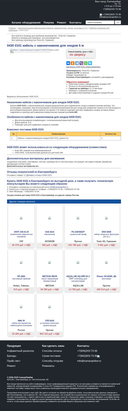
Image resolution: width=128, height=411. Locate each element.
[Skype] (90, 63)
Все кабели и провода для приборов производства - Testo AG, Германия (44, 36)
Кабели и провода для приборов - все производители (35, 38)
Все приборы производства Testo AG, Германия (33, 40)
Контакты (75, 22)
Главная (12, 28)
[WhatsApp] (86, 63)
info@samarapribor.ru (110, 17)
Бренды (11, 356)
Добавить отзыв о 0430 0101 (39, 175)
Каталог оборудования (26, 22)
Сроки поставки (51, 356)
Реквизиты (48, 366)
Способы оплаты (52, 351)
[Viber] (81, 63)
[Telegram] (77, 63)
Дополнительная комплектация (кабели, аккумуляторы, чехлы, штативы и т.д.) (53, 28)
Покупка (49, 22)
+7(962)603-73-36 (112, 14)
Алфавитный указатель (20, 351)
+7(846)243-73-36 (112, 9)
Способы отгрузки (52, 361)
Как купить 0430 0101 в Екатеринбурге (83, 67)
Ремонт (61, 22)
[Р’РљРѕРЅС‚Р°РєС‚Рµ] (68, 63)
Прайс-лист (13, 361)
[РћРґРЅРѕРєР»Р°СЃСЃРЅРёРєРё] (72, 63)
